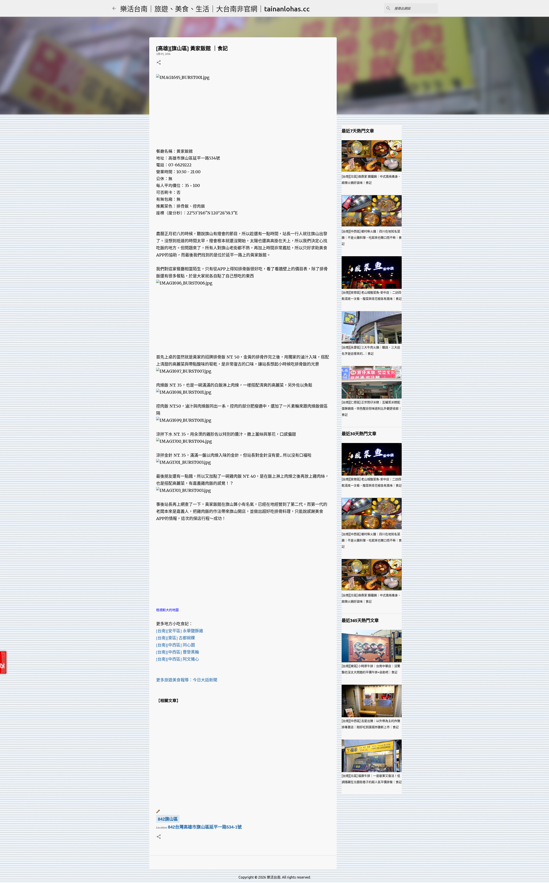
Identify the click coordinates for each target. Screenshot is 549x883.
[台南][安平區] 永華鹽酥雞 (179, 631)
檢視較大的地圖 (167, 610)
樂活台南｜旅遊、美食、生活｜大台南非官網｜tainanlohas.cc (215, 9)
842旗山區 (168, 819)
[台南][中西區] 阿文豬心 (177, 659)
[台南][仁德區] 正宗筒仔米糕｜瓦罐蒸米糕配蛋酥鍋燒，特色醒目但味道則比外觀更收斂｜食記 (372, 408)
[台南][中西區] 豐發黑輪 (177, 652)
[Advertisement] (243, 111)
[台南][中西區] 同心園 (175, 645)
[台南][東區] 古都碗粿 (175, 638)
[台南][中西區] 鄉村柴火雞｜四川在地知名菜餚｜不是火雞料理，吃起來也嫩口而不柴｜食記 (372, 238)
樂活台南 (274, 877)
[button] (158, 63)
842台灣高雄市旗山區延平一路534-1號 (205, 827)
